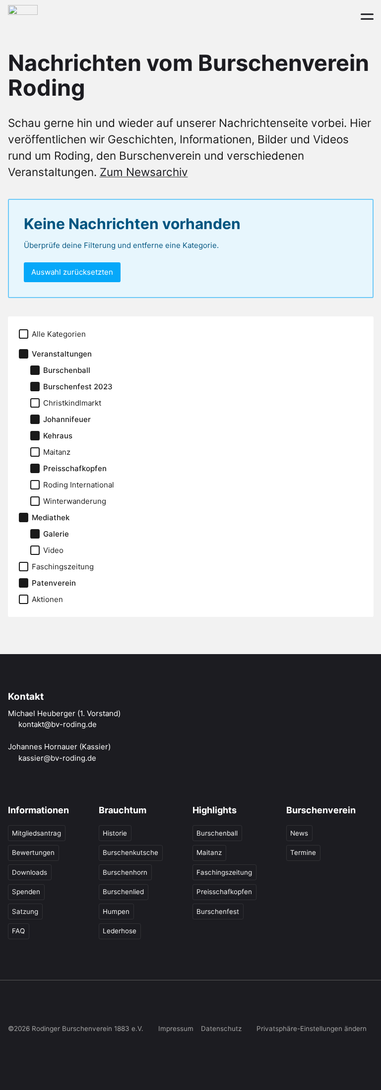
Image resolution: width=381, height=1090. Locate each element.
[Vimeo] (96, 1005)
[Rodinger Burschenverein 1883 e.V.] (23, 16)
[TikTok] (55, 1005)
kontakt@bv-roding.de (57, 724)
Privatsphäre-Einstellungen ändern (311, 1028)
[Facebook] (14, 1005)
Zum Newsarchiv (144, 172)
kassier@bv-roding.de (57, 758)
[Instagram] (34, 1005)
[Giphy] (116, 1005)
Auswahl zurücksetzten (72, 272)
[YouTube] (75, 1005)
